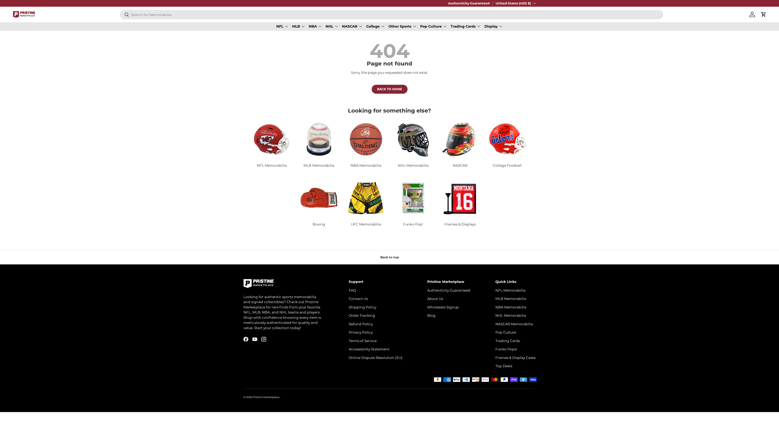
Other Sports (399, 26)
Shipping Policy (362, 307)
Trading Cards (463, 26)
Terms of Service (363, 340)
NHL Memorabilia (510, 315)
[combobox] (391, 14)
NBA (313, 26)
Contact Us (358, 298)
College (373, 26)
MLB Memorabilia (510, 298)
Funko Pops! (506, 349)
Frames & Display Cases (515, 357)
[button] (763, 14)
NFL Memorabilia (510, 290)
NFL (279, 26)
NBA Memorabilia (510, 307)
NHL (329, 26)
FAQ (352, 290)
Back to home (389, 89)
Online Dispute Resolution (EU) (375, 357)
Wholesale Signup (443, 307)
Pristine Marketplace (266, 397)
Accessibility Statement (369, 349)
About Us (435, 298)
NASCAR (349, 26)
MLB (296, 26)
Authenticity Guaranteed (469, 3)
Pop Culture (431, 26)
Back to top (389, 257)
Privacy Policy (361, 332)
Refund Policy (361, 324)
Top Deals (503, 366)
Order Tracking (362, 315)
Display (491, 26)
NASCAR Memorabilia (514, 324)
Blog (431, 315)
